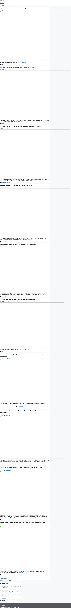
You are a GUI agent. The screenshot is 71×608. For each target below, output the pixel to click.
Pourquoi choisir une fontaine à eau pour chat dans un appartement (18, 299)
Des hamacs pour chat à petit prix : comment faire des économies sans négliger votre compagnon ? (23, 355)
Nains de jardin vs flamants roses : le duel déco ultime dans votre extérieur (21, 126)
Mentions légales (5, 604)
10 (2, 578)
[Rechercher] (10, 580)
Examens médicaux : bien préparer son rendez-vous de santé (17, 185)
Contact (3, 605)
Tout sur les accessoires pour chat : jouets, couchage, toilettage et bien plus (21, 468)
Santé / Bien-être (4, 241)
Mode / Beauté (3, 296)
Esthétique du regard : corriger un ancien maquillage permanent (18, 244)
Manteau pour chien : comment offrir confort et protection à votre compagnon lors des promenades (24, 412)
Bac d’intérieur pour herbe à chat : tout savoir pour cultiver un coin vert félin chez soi (23, 522)
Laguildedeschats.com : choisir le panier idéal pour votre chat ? (17, 8)
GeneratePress (16, 607)
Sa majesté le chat (3, 601)
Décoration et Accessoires (5, 182)
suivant (5, 578)
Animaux (3, 5)
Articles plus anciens (4, 577)
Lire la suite (24, 62)
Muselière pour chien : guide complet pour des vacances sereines (18, 67)
